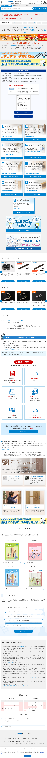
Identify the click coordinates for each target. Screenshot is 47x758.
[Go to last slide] (1, 272)
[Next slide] (46, 272)
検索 (36, 8)
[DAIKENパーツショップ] (15, 2)
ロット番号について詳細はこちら (24, 112)
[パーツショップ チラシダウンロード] (23, 249)
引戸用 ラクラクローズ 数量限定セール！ (16, 320)
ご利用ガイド (29, 718)
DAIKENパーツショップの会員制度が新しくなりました (21, 337)
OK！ (12, 416)
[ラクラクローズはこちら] (23, 58)
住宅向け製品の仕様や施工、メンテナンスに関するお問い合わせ (17, 685)
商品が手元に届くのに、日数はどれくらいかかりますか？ (19, 616)
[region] (23, 752)
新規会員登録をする (24, 431)
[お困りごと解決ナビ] (23, 231)
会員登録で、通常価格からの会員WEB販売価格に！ (12, 380)
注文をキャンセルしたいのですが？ (14, 625)
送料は (35, 416)
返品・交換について (6, 726)
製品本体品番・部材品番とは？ (8, 10)
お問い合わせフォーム (32, 677)
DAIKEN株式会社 (14, 45)
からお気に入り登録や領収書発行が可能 (35, 398)
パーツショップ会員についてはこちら (12, 349)
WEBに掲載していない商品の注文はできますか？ (17, 607)
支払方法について (6, 449)
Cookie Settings (19, 756)
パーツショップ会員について (8, 718)
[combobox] (20, 8)
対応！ (34, 379)
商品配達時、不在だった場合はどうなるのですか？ (18, 620)
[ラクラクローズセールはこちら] (23, 40)
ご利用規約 (21, 646)
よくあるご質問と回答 (30, 721)
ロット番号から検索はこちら (24, 116)
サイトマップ (5, 723)
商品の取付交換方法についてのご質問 (10, 721)
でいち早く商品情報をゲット (12, 397)
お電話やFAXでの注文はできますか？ (15, 611)
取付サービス (10, 662)
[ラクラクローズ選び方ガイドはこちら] (23, 65)
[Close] (45, 749)
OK (27, 756)
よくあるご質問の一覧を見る (24, 631)
